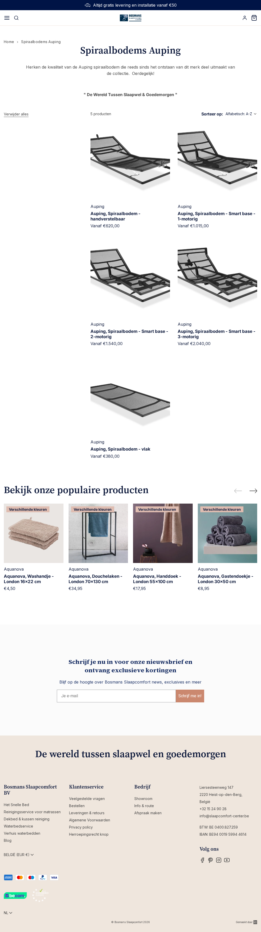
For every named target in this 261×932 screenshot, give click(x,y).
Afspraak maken (148, 813)
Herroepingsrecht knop (89, 834)
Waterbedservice (18, 826)
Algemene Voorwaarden (89, 820)
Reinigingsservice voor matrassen (32, 812)
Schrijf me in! (190, 695)
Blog (7, 840)
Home (9, 42)
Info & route (144, 806)
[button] (16, 114)
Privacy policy (81, 827)
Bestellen (77, 806)
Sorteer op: (212, 113)
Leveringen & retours (87, 813)
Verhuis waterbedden (22, 833)
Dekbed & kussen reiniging (26, 819)
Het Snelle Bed (16, 805)
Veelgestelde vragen (87, 798)
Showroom (143, 798)
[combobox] (241, 113)
